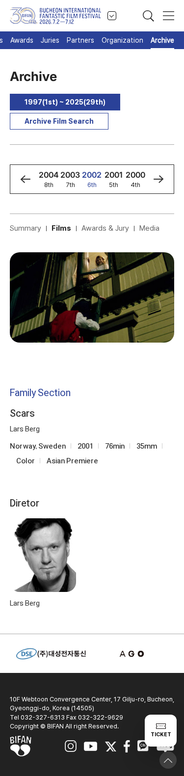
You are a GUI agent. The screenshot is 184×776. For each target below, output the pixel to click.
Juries (50, 40)
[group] (48, 179)
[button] (25, 179)
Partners (80, 40)
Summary (25, 228)
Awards (21, 40)
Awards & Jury (105, 228)
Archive (162, 40)
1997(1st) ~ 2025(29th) (65, 102)
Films (61, 228)
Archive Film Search (59, 121)
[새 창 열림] (133, 653)
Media (149, 228)
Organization (122, 40)
